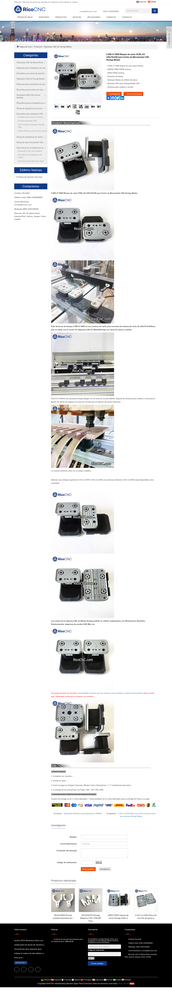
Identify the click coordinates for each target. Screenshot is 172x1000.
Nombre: (73, 837)
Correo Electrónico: (68, 844)
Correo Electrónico (134, 94)
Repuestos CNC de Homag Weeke (57, 47)
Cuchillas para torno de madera (30, 117)
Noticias (77, 17)
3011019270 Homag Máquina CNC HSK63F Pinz (90, 918)
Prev (56, 78)
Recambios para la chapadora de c (31, 103)
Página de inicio (25, 17)
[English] (141, 2)
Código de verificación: (67, 862)
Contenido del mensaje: (67, 851)
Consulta (111, 17)
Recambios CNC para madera (30, 151)
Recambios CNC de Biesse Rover (30, 62)
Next (99, 78)
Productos (60, 17)
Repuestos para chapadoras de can (31, 68)
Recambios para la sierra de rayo (30, 90)
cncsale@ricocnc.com (88, 11)
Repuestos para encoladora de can (31, 84)
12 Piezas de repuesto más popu (29, 177)
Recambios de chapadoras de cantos (30, 156)
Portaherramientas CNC (27, 121)
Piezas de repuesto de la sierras (29, 108)
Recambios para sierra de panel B (30, 73)
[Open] (169, 38)
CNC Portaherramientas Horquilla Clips (31, 126)
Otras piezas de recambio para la (30, 148)
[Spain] (151, 2)
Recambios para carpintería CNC (30, 114)
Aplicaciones (93, 17)
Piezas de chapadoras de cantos (30, 137)
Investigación (114, 94)
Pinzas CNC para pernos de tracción (32, 131)
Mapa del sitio (124, 983)
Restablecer (105, 869)
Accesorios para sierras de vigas (31, 161)
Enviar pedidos (88, 869)
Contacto (127, 17)
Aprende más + (20, 963)
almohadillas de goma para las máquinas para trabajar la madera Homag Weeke (111, 693)
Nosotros (44, 17)
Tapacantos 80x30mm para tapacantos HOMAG (83, 813)
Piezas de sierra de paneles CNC (30, 142)
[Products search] (155, 10)
